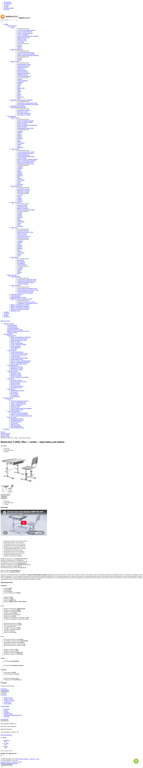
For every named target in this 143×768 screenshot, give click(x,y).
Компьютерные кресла (23, 73)
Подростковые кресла (23, 155)
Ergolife (19, 83)
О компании (7, 2)
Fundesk (19, 199)
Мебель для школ (12, 275)
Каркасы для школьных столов (26, 301)
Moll (18, 140)
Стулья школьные (16, 285)
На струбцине (21, 261)
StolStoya (19, 46)
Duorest (19, 171)
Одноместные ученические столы (26, 279)
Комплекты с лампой (23, 192)
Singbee (19, 141)
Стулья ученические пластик (25, 291)
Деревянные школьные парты (25, 282)
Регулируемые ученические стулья (27, 288)
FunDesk (19, 137)
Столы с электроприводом (24, 31)
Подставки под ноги (23, 238)
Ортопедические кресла (24, 64)
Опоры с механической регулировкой (27, 55)
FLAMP (6, 743)
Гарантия (6, 716)
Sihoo (18, 95)
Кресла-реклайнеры (22, 71)
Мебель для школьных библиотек (20, 307)
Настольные (20, 260)
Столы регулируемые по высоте (26, 30)
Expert (19, 85)
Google (6, 746)
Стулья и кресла (15, 149)
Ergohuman (20, 82)
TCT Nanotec (20, 143)
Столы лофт (20, 42)
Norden (19, 91)
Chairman (19, 79)
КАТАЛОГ (4, 689)
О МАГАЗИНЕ (5, 690)
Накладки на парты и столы (25, 232)
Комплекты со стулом (23, 190)
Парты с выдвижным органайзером (27, 125)
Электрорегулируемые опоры (25, 52)
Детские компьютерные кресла (26, 156)
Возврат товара (8, 713)
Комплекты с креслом (23, 189)
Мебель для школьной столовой (20, 306)
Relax (18, 92)
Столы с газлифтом (22, 34)
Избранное (4, 498)
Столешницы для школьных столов (27, 303)
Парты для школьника (17, 343)
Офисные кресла (22, 70)
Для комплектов (21, 264)
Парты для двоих (22, 126)
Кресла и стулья (15, 61)
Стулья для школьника (17, 352)
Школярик (20, 147)
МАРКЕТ (6, 740)
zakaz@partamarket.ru (6, 735)
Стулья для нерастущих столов (26, 152)
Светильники (14, 257)
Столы (12, 27)
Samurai (19, 94)
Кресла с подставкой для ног (25, 162)
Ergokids (19, 135)
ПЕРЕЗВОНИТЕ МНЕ (6, 765)
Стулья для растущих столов (25, 153)
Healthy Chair (21, 88)
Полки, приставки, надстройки (26, 209)
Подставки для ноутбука (24, 113)
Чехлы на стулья (21, 235)
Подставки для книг (23, 230)
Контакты (7, 316)
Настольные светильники (18, 106)
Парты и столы (15, 117)
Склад (37, 759)
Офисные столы (21, 39)
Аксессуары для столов (23, 114)
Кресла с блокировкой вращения (26, 160)
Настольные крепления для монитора (27, 104)
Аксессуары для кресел (23, 110)
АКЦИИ (6, 312)
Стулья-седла (21, 68)
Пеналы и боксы (22, 233)
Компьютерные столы (23, 37)
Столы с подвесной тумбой (25, 122)
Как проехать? (8, 3)
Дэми (18, 146)
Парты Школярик (16, 347)
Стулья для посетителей (24, 76)
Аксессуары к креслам (23, 236)
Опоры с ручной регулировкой (26, 54)
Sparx (18, 98)
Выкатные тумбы (22, 205)
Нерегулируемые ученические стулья (27, 290)
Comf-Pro (19, 132)
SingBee (19, 178)
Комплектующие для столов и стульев (21, 298)
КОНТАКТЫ (4, 719)
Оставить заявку (5, 494)
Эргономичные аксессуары (18, 107)
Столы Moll (14, 349)
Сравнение (4, 496)
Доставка (6, 5)
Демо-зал (32, 759)
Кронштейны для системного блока (27, 103)
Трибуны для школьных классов (20, 309)
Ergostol (19, 45)
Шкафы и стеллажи (22, 208)
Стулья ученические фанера (25, 293)
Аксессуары (14, 227)
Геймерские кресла (22, 67)
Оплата (6, 6)
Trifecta (19, 48)
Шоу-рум (6, 9)
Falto (18, 86)
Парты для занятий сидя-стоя (25, 120)
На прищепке (21, 263)
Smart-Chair (20, 97)
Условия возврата (9, 8)
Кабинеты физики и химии (18, 297)
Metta (18, 89)
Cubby (19, 134)
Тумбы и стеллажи (16, 202)
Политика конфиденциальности (13, 715)
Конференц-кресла (22, 74)
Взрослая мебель (12, 25)
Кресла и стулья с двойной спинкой (27, 159)
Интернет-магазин (23, 759)
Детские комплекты (16, 186)
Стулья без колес (22, 157)
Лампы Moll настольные (17, 390)
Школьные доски (15, 310)
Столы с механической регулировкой (27, 36)
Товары (6, 24)
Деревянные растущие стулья (25, 163)
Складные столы (22, 40)
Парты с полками (22, 123)
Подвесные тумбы (22, 206)
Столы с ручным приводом (25, 33)
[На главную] (9, 18)
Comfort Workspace (22, 80)
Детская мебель (11, 116)
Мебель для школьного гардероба (20, 304)
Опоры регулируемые (17, 49)
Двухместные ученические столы (26, 281)
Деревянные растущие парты (25, 128)
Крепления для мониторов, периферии (22, 100)
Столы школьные (15, 276)
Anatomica (20, 131)
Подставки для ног (22, 111)
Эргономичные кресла (23, 65)
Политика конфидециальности (9, 763)
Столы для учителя (22, 284)
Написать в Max (5, 321)
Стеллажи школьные (16, 294)
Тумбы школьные (15, 296)
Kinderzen (20, 138)
